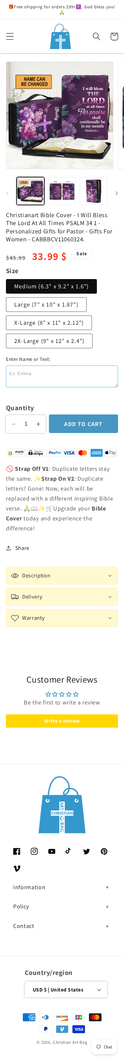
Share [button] (22, 548)
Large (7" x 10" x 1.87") (46, 304)
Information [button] (29, 887)
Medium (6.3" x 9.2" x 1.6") (51, 286)
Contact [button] (23, 926)
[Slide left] (7, 193)
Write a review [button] (62, 720)
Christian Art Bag (70, 1042)
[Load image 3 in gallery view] (93, 191)
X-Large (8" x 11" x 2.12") (49, 322)
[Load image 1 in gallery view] (30, 191)
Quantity (20, 407)
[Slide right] (116, 193)
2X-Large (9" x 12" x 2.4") (49, 341)
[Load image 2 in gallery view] (62, 191)
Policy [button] (21, 906)
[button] (10, 36)
